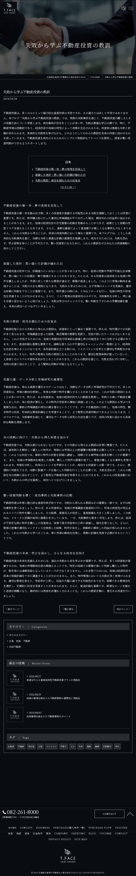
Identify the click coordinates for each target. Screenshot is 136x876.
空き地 (31, 746)
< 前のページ (12, 609)
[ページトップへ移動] (130, 814)
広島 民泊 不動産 (19, 641)
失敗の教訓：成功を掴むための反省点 (57, 180)
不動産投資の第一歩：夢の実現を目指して (60, 169)
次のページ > (123, 609)
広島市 (11, 746)
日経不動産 (15, 646)
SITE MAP (81, 839)
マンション (51, 746)
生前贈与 (107, 746)
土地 (40, 746)
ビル (73, 746)
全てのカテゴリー (18, 635)
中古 (81, 746)
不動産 (21, 746)
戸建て (64, 746)
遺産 (89, 746)
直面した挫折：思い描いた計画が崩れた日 (60, 175)
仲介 (117, 746)
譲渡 (97, 746)
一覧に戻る (68, 609)
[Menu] (131, 8)
